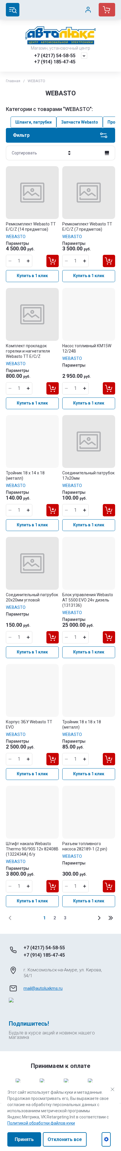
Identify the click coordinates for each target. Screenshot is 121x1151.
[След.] (99, 918)
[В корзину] (52, 261)
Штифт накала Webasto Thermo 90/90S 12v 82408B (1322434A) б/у (32, 849)
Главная (13, 81)
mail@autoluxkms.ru (43, 988)
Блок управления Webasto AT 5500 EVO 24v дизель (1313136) (87, 600)
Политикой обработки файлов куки (41, 1123)
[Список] (106, 153)
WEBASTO (16, 236)
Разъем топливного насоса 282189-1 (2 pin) (84, 846)
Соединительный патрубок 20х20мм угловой (32, 597)
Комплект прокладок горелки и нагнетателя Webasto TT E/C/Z (28, 351)
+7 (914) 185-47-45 (54, 62)
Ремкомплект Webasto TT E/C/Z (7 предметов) (87, 227)
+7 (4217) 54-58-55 (54, 55)
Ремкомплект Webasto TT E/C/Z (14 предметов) (31, 227)
